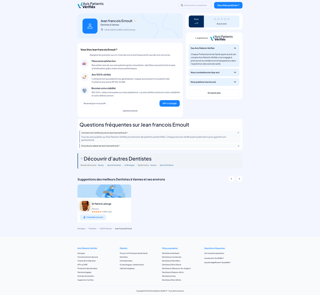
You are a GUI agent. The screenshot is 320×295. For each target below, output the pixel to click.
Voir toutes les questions (214, 253)
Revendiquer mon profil (95, 103)
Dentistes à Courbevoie (171, 257)
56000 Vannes (106, 228)
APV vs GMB (82, 264)
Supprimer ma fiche (130, 111)
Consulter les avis (95, 217)
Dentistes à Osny (169, 276)
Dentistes (124, 257)
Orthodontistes (126, 261)
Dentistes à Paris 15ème (171, 264)
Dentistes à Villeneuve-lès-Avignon (176, 268)
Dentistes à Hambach (170, 253)
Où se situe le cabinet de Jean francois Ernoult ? (100, 146)
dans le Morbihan (114, 165)
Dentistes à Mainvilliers (171, 261)
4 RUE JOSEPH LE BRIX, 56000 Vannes (119, 30)
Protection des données (87, 268)
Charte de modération (87, 261)
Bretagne (81, 228)
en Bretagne (129, 165)
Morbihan (92, 228)
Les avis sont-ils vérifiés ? (214, 258)
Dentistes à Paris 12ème (171, 280)
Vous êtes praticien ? (228, 5)
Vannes (101, 165)
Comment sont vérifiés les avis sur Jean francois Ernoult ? (104, 133)
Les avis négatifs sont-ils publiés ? (217, 262)
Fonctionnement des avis (88, 257)
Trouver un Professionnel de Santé (134, 253)
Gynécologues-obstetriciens (132, 264)
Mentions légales (84, 272)
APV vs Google (170, 103)
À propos (81, 253)
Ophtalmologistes (127, 268)
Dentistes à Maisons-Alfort (173, 272)
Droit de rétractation (86, 276)
